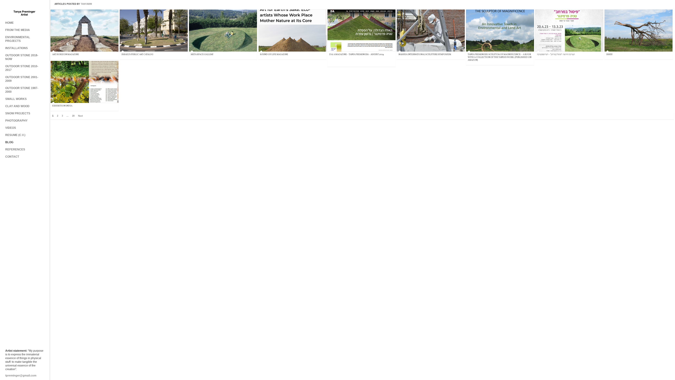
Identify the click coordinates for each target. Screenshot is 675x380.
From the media (17, 29)
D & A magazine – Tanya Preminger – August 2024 (356, 54)
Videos (10, 127)
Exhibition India (62, 105)
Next (80, 116)
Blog (9, 142)
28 (73, 116)
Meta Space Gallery (202, 54)
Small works (16, 98)
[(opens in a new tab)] (84, 31)
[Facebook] (14, 5)
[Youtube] (28, 5)
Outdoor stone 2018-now (21, 57)
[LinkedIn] (35, 5)
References (15, 149)
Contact (12, 156)
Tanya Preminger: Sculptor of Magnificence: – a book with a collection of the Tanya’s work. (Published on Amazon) (499, 57)
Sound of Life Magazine (274, 54)
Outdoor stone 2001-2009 (21, 79)
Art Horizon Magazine (65, 54)
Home (9, 22)
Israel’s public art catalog (137, 54)
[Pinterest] (21, 5)
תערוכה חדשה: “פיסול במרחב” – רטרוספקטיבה (556, 54)
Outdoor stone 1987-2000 (21, 90)
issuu (609, 54)
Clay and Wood (17, 106)
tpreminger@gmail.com (20, 375)
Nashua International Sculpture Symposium (424, 54)
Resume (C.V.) (15, 135)
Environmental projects (17, 39)
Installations (16, 48)
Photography (16, 120)
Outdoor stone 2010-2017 (21, 68)
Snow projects (17, 113)
